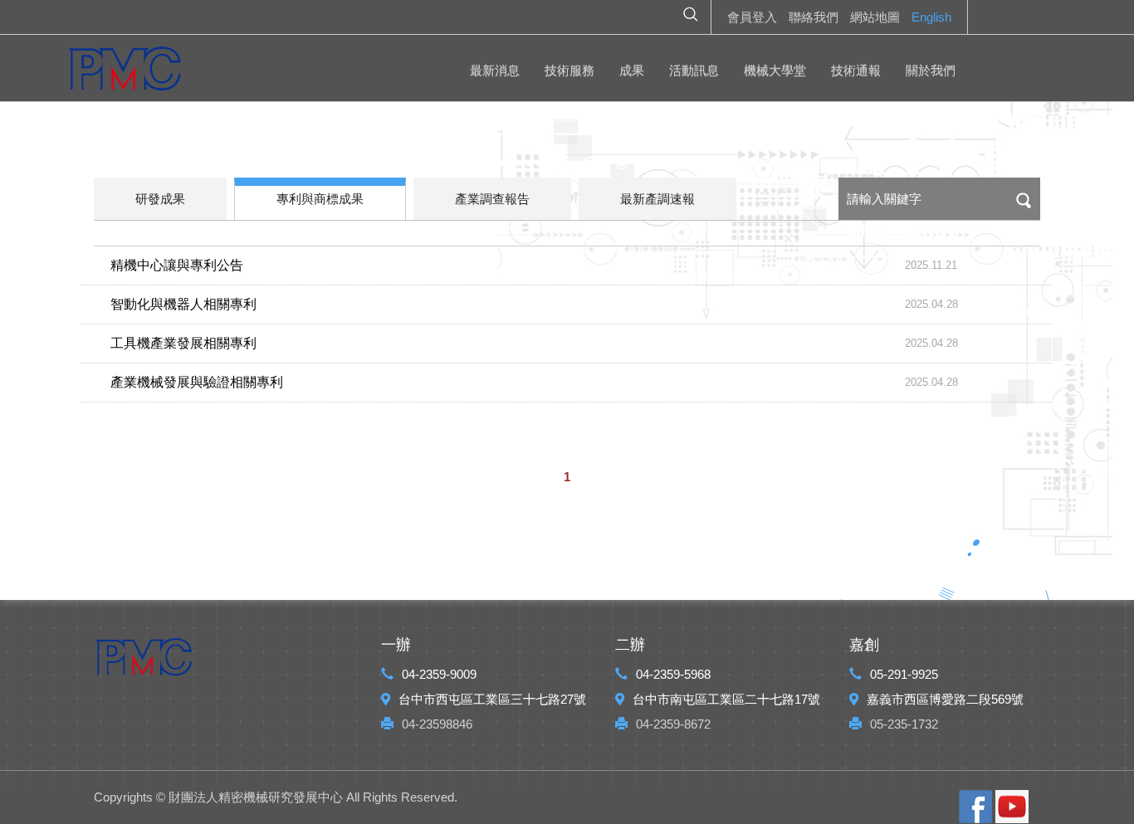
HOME (124, 72)
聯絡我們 (813, 17)
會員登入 (752, 17)
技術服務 (569, 70)
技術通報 (856, 70)
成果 (631, 70)
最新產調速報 (657, 199)
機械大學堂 (775, 70)
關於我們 (931, 70)
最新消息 (495, 70)
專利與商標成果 (320, 199)
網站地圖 (875, 17)
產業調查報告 (492, 199)
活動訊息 (694, 70)
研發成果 (160, 199)
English (931, 17)
